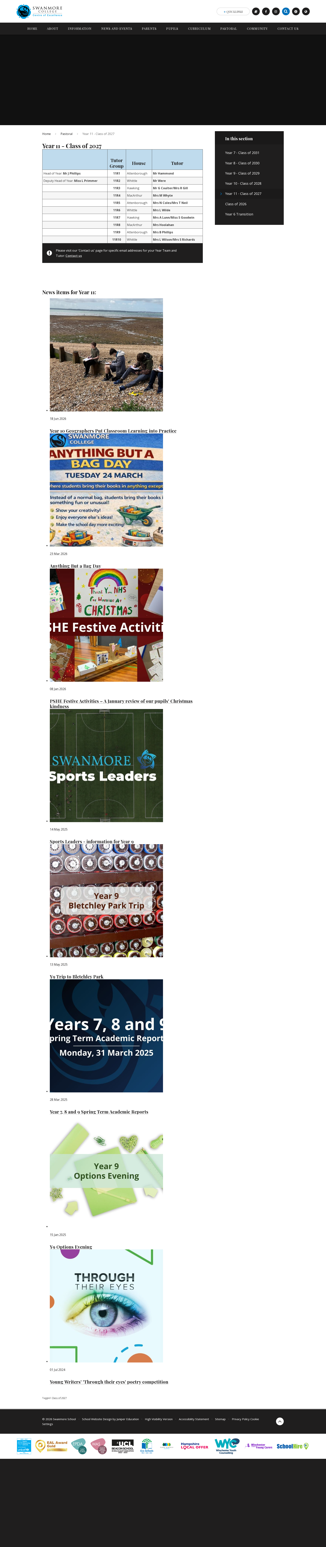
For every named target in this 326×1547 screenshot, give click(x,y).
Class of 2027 (59, 1398)
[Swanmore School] (40, 11)
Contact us (73, 256)
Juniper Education (128, 1419)
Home (46, 134)
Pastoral (66, 134)
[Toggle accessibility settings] (296, 11)
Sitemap (220, 1419)
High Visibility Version (159, 1419)
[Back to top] (280, 1421)
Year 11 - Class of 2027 (98, 134)
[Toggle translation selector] (306, 11)
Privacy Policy (241, 1419)
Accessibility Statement (194, 1419)
